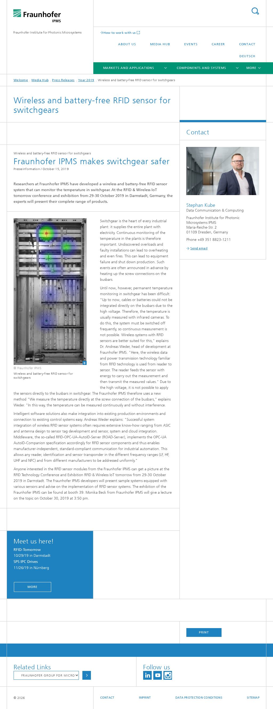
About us (127, 44)
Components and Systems (201, 68)
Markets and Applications (128, 68)
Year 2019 (86, 80)
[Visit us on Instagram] (167, 675)
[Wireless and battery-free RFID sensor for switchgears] (47, 291)
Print (204, 632)
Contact (247, 44)
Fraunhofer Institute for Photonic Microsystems (47, 32)
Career (218, 44)
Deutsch (247, 56)
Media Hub (160, 44)
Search (255, 11)
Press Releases (63, 80)
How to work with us (119, 32)
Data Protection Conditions (198, 697)
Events (190, 44)
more (32, 587)
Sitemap (253, 697)
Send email (198, 248)
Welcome (21, 80)
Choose (86, 675)
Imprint (145, 697)
